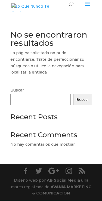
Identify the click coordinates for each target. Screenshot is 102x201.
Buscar (17, 90)
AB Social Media (63, 180)
